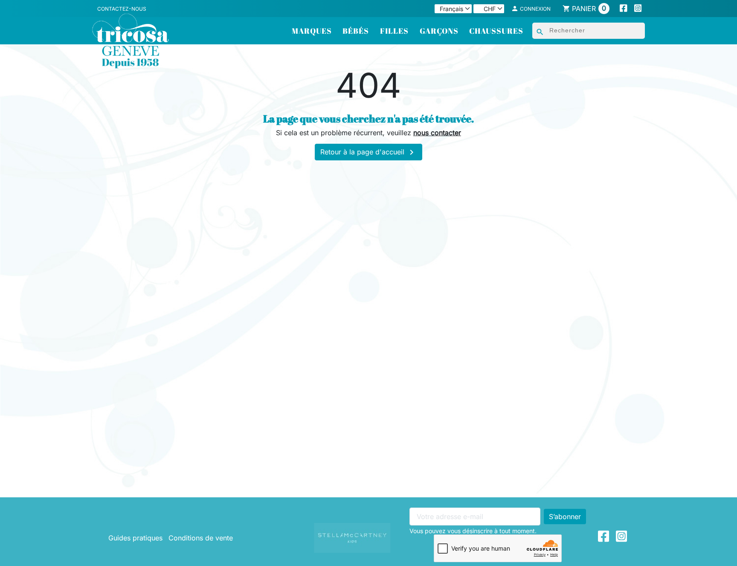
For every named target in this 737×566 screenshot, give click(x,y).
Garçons (439, 31)
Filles (394, 31)
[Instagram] (638, 9)
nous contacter (437, 132)
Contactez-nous (121, 9)
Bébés (355, 31)
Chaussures (496, 31)
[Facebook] (623, 9)
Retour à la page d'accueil (368, 152)
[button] (531, 8)
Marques (312, 31)
